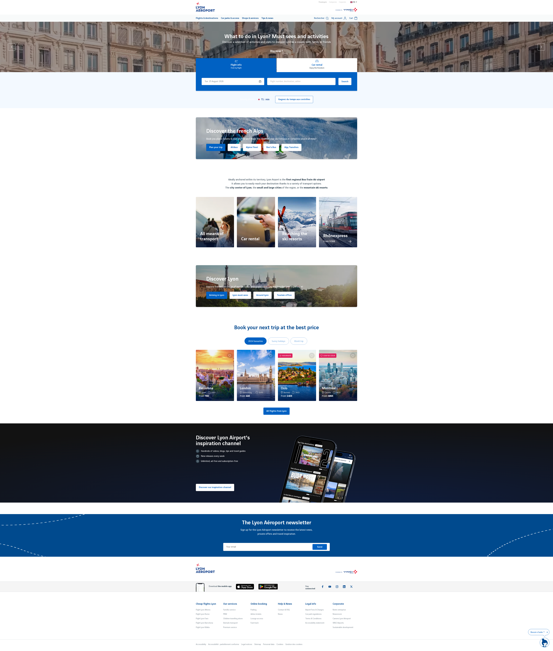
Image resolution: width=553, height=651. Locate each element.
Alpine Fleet (252, 147)
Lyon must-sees (240, 295)
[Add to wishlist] (230, 355)
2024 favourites (255, 341)
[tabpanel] (276, 375)
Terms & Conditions (313, 619)
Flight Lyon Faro (202, 619)
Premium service (230, 627)
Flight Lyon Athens (203, 610)
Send (319, 547)
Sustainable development (343, 627)
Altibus (234, 147)
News (280, 614)
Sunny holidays (278, 341)
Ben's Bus (271, 147)
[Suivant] (541, 47)
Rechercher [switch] (319, 18)
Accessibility (201, 644)
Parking (253, 610)
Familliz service (229, 610)
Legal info (310, 604)
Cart (351, 18)
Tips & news (267, 18)
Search (344, 81)
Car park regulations (313, 614)
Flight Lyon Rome (203, 614)
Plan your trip (215, 147)
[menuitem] (207, 18)
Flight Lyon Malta (203, 627)
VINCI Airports (338, 623)
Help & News (285, 604)
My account (336, 18)
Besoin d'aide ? (538, 632)
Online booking (259, 604)
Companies (333, 2)
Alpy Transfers (291, 147)
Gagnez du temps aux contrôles (294, 99)
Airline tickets (256, 614)
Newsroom (337, 614)
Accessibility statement (314, 623)
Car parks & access (230, 18)
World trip (298, 341)
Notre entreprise (339, 610)
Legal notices (246, 644)
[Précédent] (11, 47)
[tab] (236, 65)
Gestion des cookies (293, 644)
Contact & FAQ (284, 610)
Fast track (254, 623)
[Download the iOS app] (246, 587)
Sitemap (257, 644)
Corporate (342, 2)
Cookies (279, 644)
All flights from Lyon (276, 411)
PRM (225, 614)
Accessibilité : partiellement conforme (223, 644)
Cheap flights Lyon (206, 604)
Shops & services (250, 18)
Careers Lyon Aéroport (342, 619)
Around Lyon (262, 295)
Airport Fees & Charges (314, 610)
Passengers (323, 2)
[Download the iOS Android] (269, 587)
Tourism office (284, 295)
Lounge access (257, 619)
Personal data (268, 644)
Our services (230, 604)
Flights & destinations (207, 18)
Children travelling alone (233, 619)
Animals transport (230, 623)
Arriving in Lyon (216, 295)
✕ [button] (547, 632)
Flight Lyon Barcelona (204, 623)
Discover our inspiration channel (215, 487)
